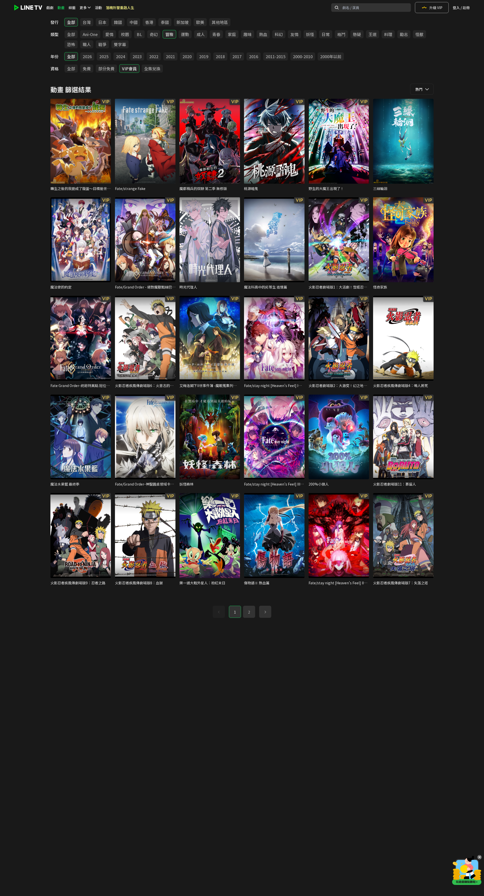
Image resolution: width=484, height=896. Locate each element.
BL (139, 34)
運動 (185, 34)
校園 (125, 34)
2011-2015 (275, 56)
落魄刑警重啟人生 (120, 7)
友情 (294, 34)
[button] (265, 612)
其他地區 (220, 22)
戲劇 (49, 7)
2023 (137, 56)
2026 (87, 56)
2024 (120, 56)
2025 (103, 56)
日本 (102, 22)
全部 (71, 22)
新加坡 (182, 22)
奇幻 (154, 34)
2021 (170, 56)
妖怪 (310, 34)
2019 (203, 56)
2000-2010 (303, 56)
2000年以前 (330, 56)
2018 (220, 56)
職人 (87, 44)
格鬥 (341, 34)
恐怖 (71, 44)
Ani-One (90, 34)
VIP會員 (129, 69)
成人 (201, 34)
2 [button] (249, 612)
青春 (216, 34)
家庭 (232, 34)
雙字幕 (120, 44)
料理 (388, 34)
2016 (253, 56)
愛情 (109, 34)
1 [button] (235, 612)
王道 (373, 34)
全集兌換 (152, 69)
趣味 (248, 34)
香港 (149, 22)
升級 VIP (435, 7)
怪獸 (419, 34)
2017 (236, 56)
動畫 (61, 7)
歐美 (200, 22)
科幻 (279, 34)
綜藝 (72, 7)
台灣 (87, 22)
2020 (187, 56)
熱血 (263, 34)
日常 (326, 34)
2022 (153, 56)
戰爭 (102, 44)
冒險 (169, 34)
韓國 (118, 22)
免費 (87, 69)
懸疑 (357, 34)
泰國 (165, 22)
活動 (98, 7)
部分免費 (106, 69)
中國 (134, 22)
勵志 (404, 34)
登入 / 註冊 (461, 7)
